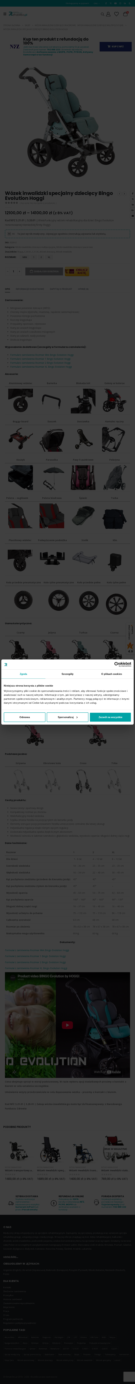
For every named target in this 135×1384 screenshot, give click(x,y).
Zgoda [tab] (23, 674)
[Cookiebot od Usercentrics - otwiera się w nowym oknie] (116, 664)
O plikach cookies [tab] (111, 674)
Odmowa (24, 717)
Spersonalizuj (66, 717)
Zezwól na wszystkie (110, 717)
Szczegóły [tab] (68, 674)
